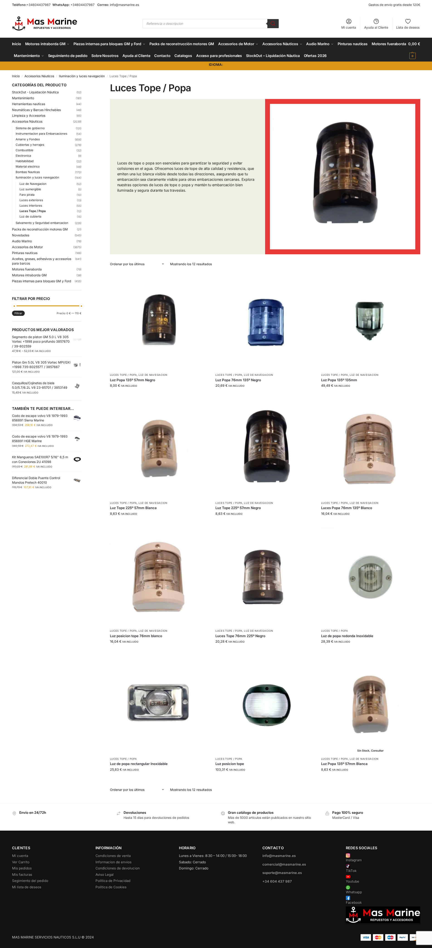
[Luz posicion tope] (264, 705)
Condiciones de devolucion (117, 868)
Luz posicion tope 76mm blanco (136, 636)
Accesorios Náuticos (39, 76)
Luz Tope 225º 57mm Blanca (133, 508)
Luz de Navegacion (153, 374)
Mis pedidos (22, 868)
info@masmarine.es (124, 5)
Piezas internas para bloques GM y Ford (41, 281)
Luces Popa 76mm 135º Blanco (346, 508)
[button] (414, 50)
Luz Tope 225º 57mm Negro (238, 508)
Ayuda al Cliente (376, 27)
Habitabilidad (25, 161)
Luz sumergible (30, 189)
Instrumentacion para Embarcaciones (41, 133)
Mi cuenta (348, 27)
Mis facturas (22, 874)
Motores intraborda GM (29, 275)
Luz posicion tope (229, 764)
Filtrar (18, 313)
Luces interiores (31, 205)
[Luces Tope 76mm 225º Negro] (264, 577)
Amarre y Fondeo (28, 139)
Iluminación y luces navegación (82, 76)
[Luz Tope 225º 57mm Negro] (264, 449)
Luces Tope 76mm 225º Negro (240, 636)
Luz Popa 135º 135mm (339, 380)
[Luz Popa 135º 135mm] (370, 321)
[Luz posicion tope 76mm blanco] (159, 577)
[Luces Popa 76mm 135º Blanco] (370, 449)
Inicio (16, 76)
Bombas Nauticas (28, 172)
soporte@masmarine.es (282, 873)
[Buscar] (273, 23)
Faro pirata (27, 194)
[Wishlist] (201, 278)
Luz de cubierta (30, 216)
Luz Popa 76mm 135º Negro (238, 380)
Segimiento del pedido (30, 881)
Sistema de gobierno (30, 128)
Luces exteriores (31, 200)
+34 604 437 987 (277, 881)
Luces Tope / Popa (123, 374)
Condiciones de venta (113, 856)
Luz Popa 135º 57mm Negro (132, 380)
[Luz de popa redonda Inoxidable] (370, 577)
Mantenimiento (23, 98)
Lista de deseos (408, 27)
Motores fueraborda (27, 269)
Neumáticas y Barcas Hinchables (36, 110)
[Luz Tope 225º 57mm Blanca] (159, 449)
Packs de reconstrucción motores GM (40, 229)
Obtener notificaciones (370, 779)
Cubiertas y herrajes (30, 144)
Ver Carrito (20, 862)
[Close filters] (82, 85)
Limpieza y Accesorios (28, 115)
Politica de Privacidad (112, 881)
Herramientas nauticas (28, 104)
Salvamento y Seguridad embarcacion (42, 223)
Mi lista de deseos (26, 887)
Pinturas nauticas (24, 253)
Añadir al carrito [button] (159, 395)
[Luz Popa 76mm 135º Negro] (264, 321)
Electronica (23, 155)
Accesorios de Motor (27, 247)
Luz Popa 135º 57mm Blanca (344, 764)
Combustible (24, 150)
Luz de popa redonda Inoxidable (347, 636)
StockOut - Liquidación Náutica (35, 92)
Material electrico (28, 166)
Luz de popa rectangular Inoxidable (139, 764)
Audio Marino (22, 241)
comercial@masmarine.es (284, 864)
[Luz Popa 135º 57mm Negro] (159, 321)
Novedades (20, 235)
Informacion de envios (113, 862)
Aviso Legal (104, 874)
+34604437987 (39, 5)
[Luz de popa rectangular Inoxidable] (159, 705)
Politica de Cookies (111, 887)
